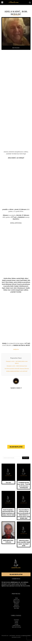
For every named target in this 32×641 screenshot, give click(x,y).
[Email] (24, 52)
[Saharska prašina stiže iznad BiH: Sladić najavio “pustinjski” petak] (23, 530)
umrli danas (12, 635)
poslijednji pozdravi (25, 635)
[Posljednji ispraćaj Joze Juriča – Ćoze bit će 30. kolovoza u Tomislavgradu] (23, 472)
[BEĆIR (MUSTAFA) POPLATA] (8, 530)
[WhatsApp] (17, 52)
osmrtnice (18, 635)
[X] (10, 52)
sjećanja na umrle (16, 637)
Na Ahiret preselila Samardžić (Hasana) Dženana (17, 368)
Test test (8, 482)
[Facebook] (7, 52)
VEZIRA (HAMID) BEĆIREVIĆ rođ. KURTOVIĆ (16, 371)
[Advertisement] (16, 79)
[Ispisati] (21, 52)
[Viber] (14, 52)
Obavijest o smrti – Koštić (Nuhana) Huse (17, 366)
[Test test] (8, 472)
